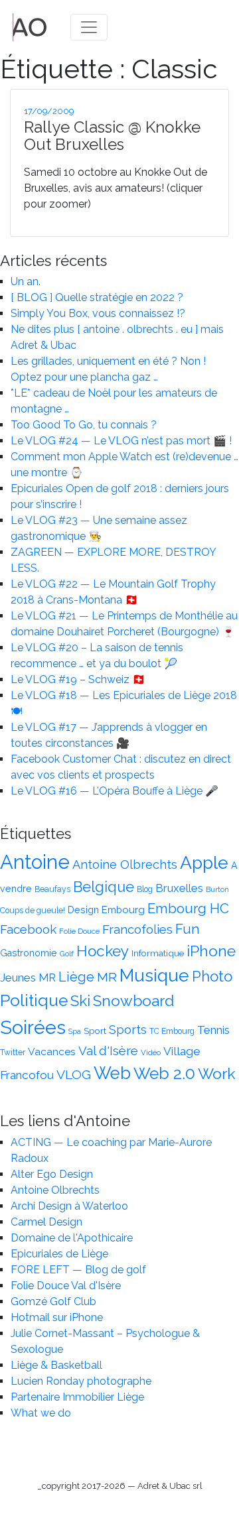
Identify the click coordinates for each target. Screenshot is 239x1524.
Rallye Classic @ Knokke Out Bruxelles (112, 135)
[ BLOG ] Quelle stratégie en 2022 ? (97, 297)
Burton (217, 889)
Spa (74, 1031)
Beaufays (52, 889)
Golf (67, 953)
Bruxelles (179, 888)
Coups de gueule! (32, 910)
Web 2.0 (164, 1073)
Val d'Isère (108, 1050)
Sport (95, 1030)
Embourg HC (188, 909)
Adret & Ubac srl (169, 1486)
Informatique (157, 953)
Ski (80, 1000)
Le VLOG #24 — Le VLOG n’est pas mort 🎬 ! (121, 440)
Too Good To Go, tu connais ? (84, 424)
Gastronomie (28, 953)
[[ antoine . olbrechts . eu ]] (30, 26)
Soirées (33, 1027)
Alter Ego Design (52, 1174)
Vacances (52, 1051)
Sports (128, 1030)
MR (107, 977)
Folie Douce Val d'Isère (66, 1285)
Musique (154, 975)
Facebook (28, 929)
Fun (187, 929)
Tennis (213, 1030)
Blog (145, 889)
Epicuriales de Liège (59, 1253)
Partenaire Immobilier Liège (77, 1397)
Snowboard (133, 1000)
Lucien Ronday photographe (81, 1381)
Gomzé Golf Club (53, 1301)
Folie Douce (79, 931)
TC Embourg (172, 1031)
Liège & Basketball (56, 1365)
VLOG (73, 1074)
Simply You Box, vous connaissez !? (98, 313)
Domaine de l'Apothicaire (72, 1238)
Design (83, 910)
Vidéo (151, 1052)
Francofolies (137, 929)
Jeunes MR (28, 977)
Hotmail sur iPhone (57, 1317)
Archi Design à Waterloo (69, 1206)
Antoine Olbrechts (124, 864)
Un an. (25, 281)
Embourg (123, 909)
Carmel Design (46, 1222)
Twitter (12, 1052)
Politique (34, 1000)
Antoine (35, 861)
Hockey (102, 951)
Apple (204, 862)
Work (217, 1073)
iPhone (211, 951)
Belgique (103, 887)
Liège (76, 977)
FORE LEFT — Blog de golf (78, 1269)
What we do (41, 1413)
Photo (212, 976)
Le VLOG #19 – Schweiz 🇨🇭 (78, 679)
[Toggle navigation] (89, 27)
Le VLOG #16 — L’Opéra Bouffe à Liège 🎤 (114, 791)
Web (112, 1073)
